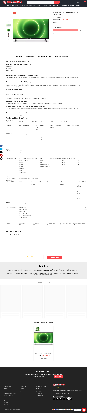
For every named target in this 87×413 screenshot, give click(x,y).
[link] (10, 313)
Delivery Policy (30, 56)
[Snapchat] (64, 398)
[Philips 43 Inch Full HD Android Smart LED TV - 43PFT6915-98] (43, 339)
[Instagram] (57, 398)
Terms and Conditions (61, 56)
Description (19, 56)
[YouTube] (67, 398)
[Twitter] (70, 398)
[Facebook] (54, 398)
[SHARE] (80, 29)
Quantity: (55, 22)
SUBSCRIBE (58, 376)
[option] (31, 30)
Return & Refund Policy (44, 56)
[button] (8, 22)
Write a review (55, 257)
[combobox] (40, 2)
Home (7, 9)
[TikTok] (60, 398)
